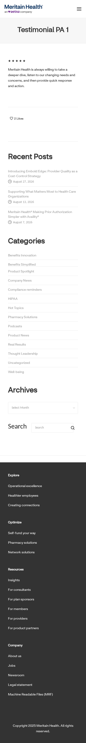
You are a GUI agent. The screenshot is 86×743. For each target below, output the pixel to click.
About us (14, 656)
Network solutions (21, 552)
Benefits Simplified (22, 264)
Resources (16, 569)
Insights (14, 580)
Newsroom (16, 675)
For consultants (19, 589)
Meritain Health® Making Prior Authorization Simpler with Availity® (40, 214)
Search (17, 426)
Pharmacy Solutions (22, 317)
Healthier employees (23, 495)
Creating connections (24, 505)
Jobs (11, 665)
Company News (20, 280)
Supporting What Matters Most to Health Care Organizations (42, 193)
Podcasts (15, 326)
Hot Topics (16, 308)
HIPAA (13, 298)
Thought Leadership (23, 353)
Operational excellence (25, 486)
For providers (18, 618)
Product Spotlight (21, 271)
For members (18, 609)
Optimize (15, 522)
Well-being (16, 372)
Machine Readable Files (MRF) (30, 694)
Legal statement (20, 684)
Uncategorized (19, 362)
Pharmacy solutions (22, 542)
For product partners (23, 628)
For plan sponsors (21, 599)
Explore (13, 475)
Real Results (17, 344)
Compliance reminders (25, 289)
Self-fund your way (22, 533)
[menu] (79, 10)
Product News (18, 335)
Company (15, 645)
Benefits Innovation (22, 255)
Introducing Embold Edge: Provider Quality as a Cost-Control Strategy (43, 173)
